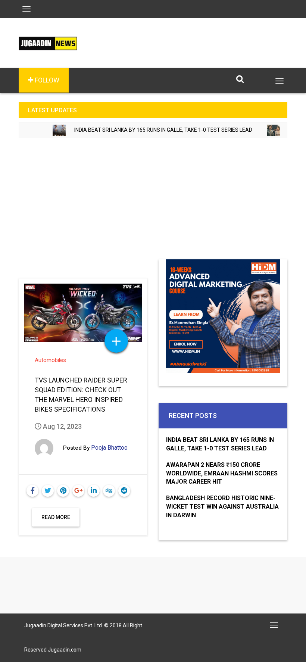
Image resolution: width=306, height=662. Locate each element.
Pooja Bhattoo (109, 447)
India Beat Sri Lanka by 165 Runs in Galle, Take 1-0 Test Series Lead (151, 130)
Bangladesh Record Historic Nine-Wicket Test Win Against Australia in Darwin (222, 506)
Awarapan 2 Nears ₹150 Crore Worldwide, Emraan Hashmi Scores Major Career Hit (222, 473)
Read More (55, 517)
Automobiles (50, 360)
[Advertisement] (153, 203)
